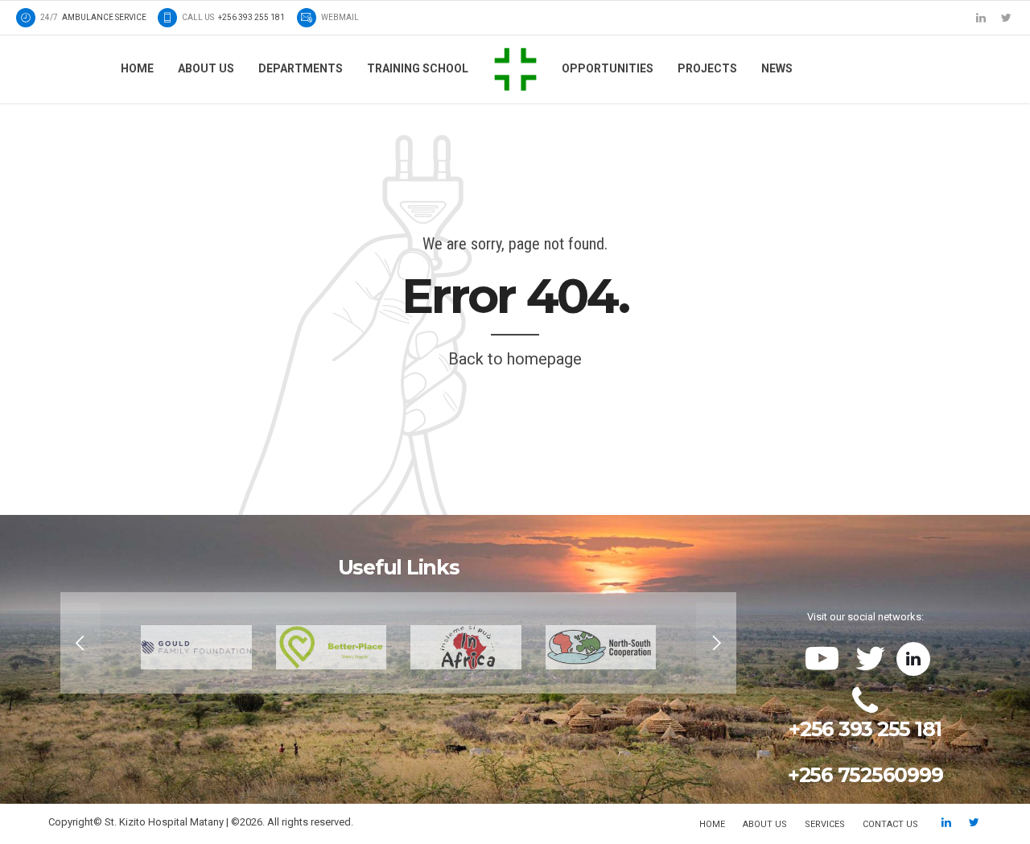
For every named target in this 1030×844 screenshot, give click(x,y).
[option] (398, 643)
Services (825, 824)
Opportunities (607, 68)
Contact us (890, 824)
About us (206, 68)
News (777, 68)
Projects (707, 68)
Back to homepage (515, 358)
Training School (417, 68)
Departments (300, 68)
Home (137, 68)
